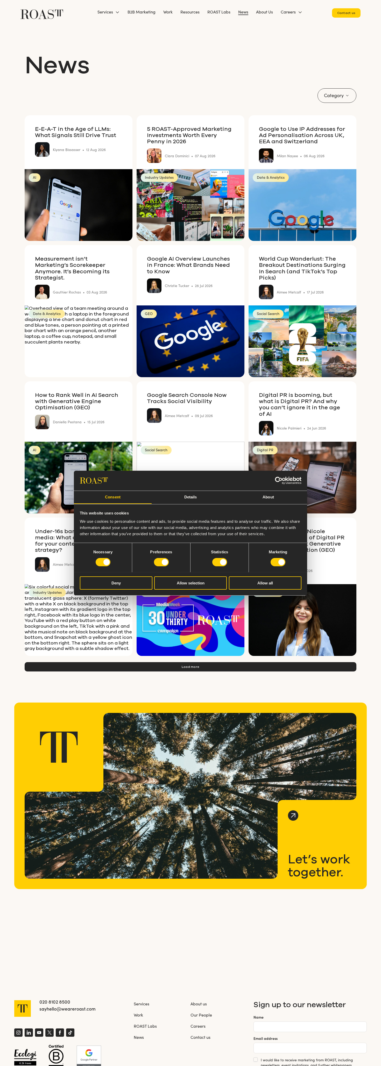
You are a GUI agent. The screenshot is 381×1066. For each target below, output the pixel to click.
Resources (190, 12)
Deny (116, 583)
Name (258, 1017)
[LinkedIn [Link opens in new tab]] (29, 1033)
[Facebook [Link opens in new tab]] (60, 1033)
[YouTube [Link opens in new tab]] (39, 1033)
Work (168, 12)
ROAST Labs (218, 12)
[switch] (161, 562)
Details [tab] (190, 497)
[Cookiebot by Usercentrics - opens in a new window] (278, 480)
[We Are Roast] (41, 12)
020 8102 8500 (54, 1002)
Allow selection (190, 583)
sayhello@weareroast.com (67, 1009)
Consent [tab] (113, 497)
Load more (190, 666)
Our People (201, 1015)
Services (105, 12)
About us (198, 1003)
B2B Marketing (142, 12)
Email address (265, 1038)
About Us (264, 12)
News (243, 12)
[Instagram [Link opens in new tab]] (18, 1033)
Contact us (346, 13)
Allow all (265, 583)
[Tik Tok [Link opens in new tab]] (70, 1033)
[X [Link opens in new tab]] (49, 1033)
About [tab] (268, 497)
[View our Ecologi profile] (25, 1057)
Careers (288, 12)
